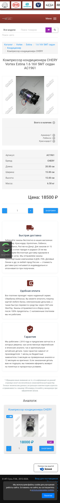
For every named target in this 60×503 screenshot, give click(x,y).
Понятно (48, 495)
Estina (29, 44)
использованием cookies (42, 490)
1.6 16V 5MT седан (45, 44)
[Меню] (55, 18)
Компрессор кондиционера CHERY (30, 409)
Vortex (19, 44)
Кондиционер (14, 48)
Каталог (8, 44)
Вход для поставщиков (46, 478)
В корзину (51, 211)
